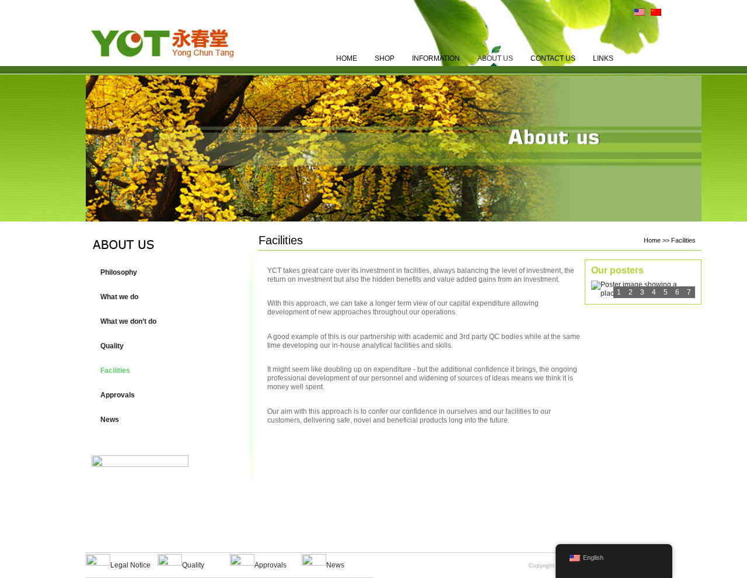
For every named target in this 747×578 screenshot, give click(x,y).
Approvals (117, 395)
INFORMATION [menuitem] (436, 58)
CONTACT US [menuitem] (552, 58)
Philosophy (118, 272)
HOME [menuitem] (346, 58)
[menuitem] (637, 14)
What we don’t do (128, 321)
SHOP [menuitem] (385, 58)
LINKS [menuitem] (603, 58)
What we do (119, 297)
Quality (112, 346)
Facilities (115, 370)
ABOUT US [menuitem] (495, 58)
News (109, 420)
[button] (167, 297)
